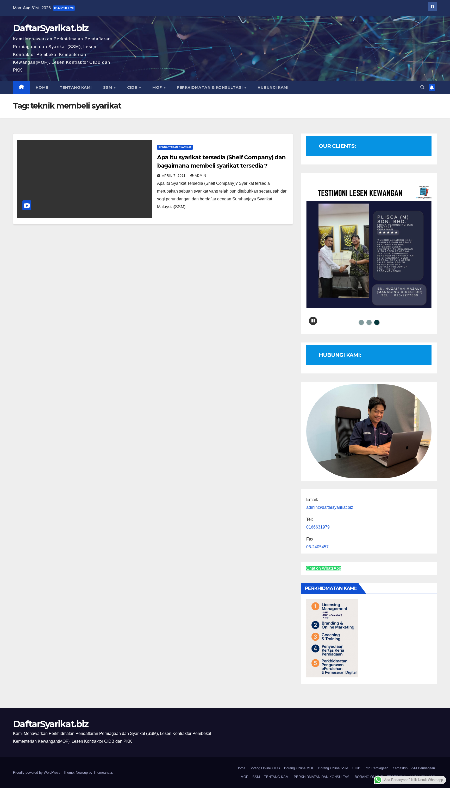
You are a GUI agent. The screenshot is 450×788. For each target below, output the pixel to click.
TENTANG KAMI (76, 87)
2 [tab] (369, 322)
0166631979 (318, 527)
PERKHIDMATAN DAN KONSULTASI (322, 777)
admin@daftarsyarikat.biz (329, 507)
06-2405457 (317, 547)
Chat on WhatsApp (323, 568)
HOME (42, 87)
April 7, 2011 (174, 175)
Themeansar (102, 772)
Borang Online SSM (333, 768)
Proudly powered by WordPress (37, 772)
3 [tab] (376, 322)
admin (200, 175)
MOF (157, 87)
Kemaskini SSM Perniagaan (413, 768)
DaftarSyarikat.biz (50, 28)
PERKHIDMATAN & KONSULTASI (210, 87)
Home (240, 768)
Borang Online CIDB (264, 768)
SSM (108, 87)
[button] (422, 87)
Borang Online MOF (299, 768)
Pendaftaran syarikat (175, 147)
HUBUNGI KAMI (273, 87)
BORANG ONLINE (369, 777)
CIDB (133, 87)
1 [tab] (361, 322)
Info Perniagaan (376, 768)
